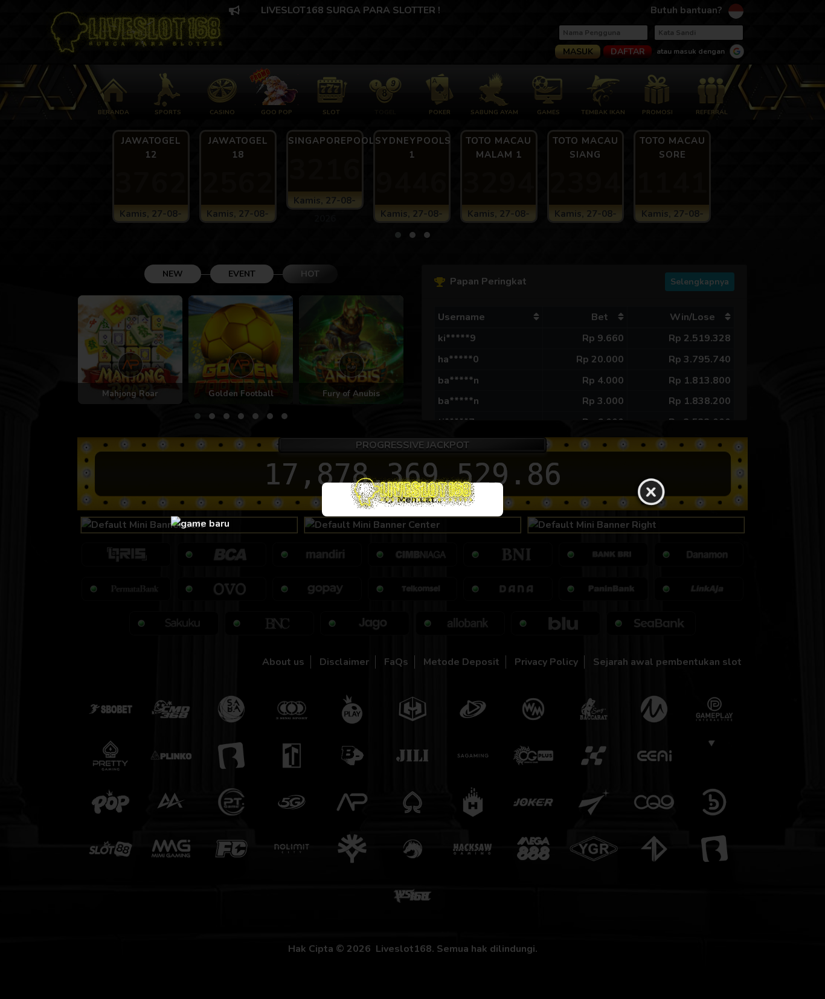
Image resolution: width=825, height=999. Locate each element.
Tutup (651, 493)
